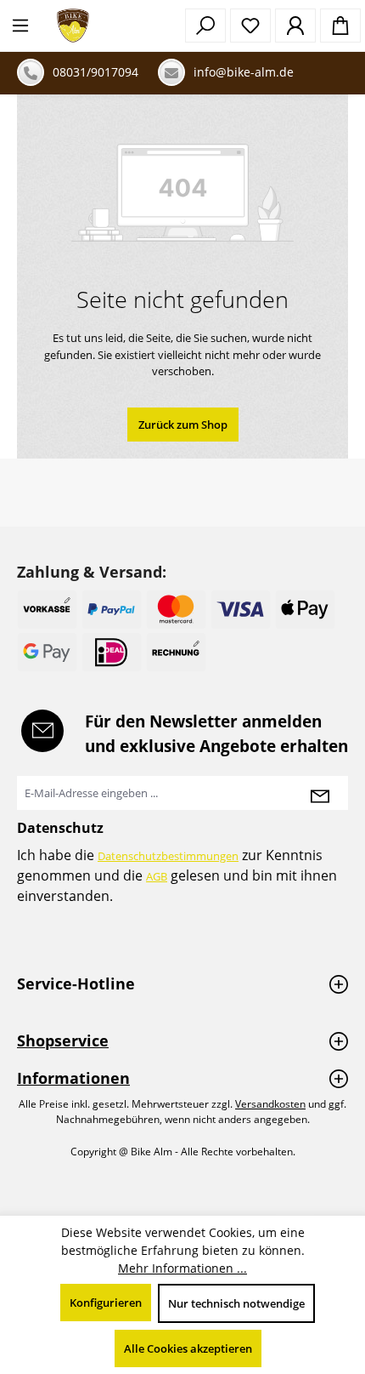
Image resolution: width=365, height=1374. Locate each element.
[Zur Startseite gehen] (73, 26)
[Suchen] (205, 26)
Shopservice (63, 1040)
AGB (156, 876)
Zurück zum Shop (182, 424)
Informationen (73, 1078)
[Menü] (20, 26)
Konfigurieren (106, 1302)
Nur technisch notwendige (236, 1303)
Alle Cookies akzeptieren (188, 1348)
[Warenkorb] (340, 26)
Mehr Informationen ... (182, 1268)
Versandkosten (270, 1104)
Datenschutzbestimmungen (168, 856)
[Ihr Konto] (295, 26)
